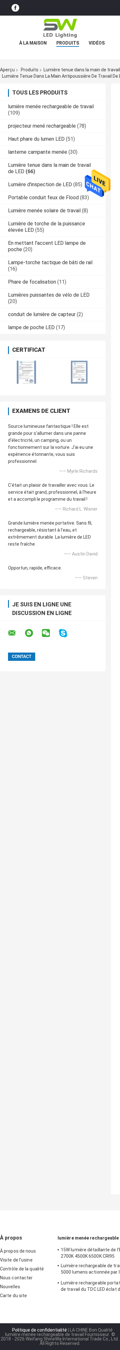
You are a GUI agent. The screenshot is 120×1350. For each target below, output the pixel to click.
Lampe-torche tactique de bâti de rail (50, 262)
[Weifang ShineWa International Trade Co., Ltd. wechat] (50, 633)
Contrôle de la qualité (22, 1268)
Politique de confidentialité (39, 1329)
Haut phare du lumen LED (36, 139)
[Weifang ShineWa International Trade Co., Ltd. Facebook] (15, 8)
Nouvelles (10, 1286)
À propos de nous (18, 1251)
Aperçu (7, 69)
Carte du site (13, 1295)
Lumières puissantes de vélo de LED (49, 295)
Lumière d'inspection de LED (40, 184)
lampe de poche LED (31, 327)
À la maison (33, 43)
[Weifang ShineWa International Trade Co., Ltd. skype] (67, 633)
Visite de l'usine (16, 1259)
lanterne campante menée (37, 152)
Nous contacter (16, 1277)
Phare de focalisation (32, 282)
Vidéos (97, 43)
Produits (67, 43)
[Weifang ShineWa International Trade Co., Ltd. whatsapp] (33, 633)
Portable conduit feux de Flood (43, 197)
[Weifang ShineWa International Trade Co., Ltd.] (60, 28)
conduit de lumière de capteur (42, 314)
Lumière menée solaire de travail (44, 211)
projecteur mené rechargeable (42, 126)
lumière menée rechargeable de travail (51, 106)
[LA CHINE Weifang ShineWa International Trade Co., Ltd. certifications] (26, 372)
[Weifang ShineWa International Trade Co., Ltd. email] (16, 633)
